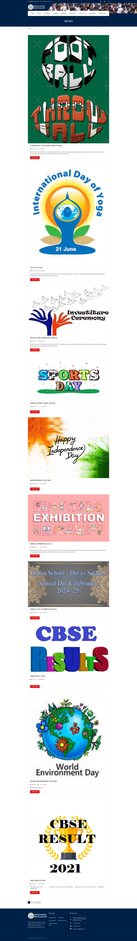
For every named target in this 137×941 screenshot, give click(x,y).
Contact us (82, 13)
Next (38, 902)
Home (32, 13)
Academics (47, 13)
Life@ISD (63, 13)
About (39, 13)
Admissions (92, 13)
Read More (35, 157)
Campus (55, 13)
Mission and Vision (63, 920)
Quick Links (102, 13)
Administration (53, 917)
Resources (72, 13)
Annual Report (53, 920)
